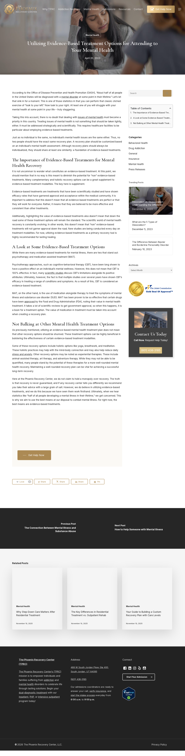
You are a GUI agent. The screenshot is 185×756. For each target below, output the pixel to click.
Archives (133, 265)
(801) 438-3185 (78, 679)
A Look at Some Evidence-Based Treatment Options (152, 118)
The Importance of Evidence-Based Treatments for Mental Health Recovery (152, 112)
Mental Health (92, 35)
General (133, 153)
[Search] (167, 93)
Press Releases (137, 169)
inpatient (23, 697)
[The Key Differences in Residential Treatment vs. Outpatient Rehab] (92, 599)
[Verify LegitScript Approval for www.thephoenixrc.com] (128, 699)
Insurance (134, 159)
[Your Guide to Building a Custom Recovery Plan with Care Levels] (147, 599)
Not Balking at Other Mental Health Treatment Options (152, 123)
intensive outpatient (49, 697)
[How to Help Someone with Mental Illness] (138, 528)
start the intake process (83, 695)
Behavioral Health (138, 143)
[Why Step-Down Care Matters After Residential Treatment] (37, 599)
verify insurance (97, 691)
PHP (32, 697)
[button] (179, 9)
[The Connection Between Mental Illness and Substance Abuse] (46, 528)
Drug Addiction (137, 148)
